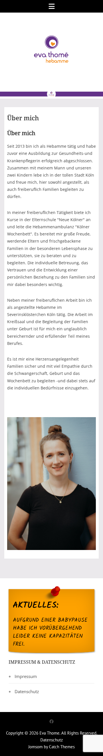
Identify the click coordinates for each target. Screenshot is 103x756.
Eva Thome (49, 733)
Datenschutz (27, 691)
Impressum (26, 676)
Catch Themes (62, 746)
